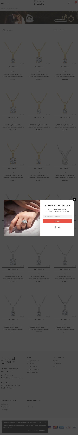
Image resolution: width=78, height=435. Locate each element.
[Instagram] (59, 227)
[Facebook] (55, 227)
